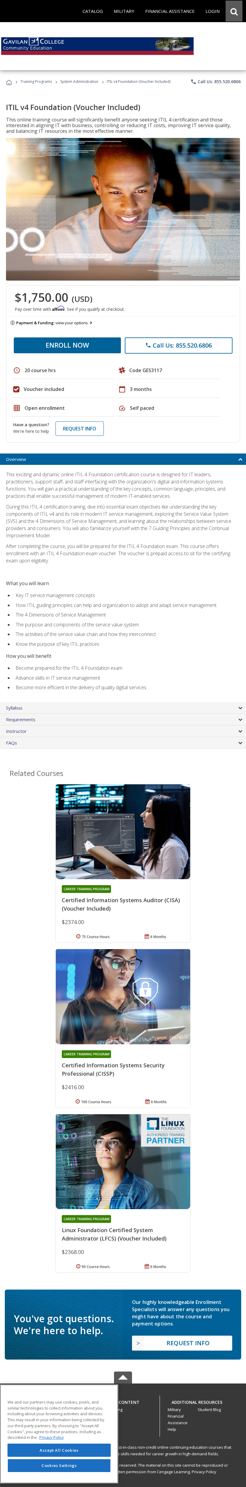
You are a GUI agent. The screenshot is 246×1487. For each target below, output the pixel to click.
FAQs (11, 743)
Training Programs (36, 81)
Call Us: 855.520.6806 (215, 82)
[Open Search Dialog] (234, 11)
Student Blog (209, 1409)
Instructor (16, 731)
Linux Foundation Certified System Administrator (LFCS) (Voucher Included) (114, 1234)
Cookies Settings (59, 1465)
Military (174, 1409)
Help (172, 1429)
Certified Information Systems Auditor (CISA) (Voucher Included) (121, 904)
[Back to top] (123, 1401)
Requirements (20, 719)
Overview (16, 459)
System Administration (79, 81)
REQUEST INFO (79, 428)
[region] (59, 1433)
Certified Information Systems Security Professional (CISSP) (113, 1069)
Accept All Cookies (59, 1450)
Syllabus (14, 708)
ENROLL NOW (67, 344)
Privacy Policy (204, 1471)
